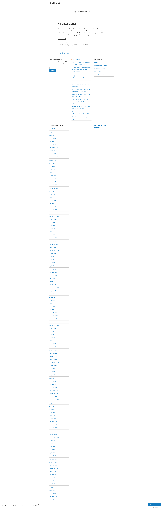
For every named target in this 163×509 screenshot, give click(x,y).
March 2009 (52, 418)
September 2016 (54, 157)
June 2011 (52, 334)
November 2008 (53, 431)
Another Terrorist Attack (100, 75)
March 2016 (52, 175)
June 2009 (52, 409)
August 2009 (53, 403)
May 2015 (52, 194)
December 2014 (53, 210)
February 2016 (53, 179)
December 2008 (53, 428)
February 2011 (53, 347)
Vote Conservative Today (100, 65)
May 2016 (52, 169)
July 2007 (52, 481)
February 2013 (53, 272)
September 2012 (54, 288)
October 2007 (53, 471)
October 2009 (53, 397)
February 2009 (53, 421)
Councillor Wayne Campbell (68, 45)
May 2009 (52, 412)
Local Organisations (88, 43)
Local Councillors (80, 43)
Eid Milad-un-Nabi (67, 24)
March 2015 (52, 200)
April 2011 (52, 341)
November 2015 (53, 188)
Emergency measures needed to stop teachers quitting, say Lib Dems (80, 77)
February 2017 (53, 141)
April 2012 (52, 303)
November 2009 (53, 393)
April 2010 (52, 378)
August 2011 (53, 328)
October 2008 (53, 434)
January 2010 (53, 387)
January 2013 (53, 275)
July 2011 (52, 331)
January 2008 (53, 462)
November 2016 (53, 151)
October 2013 (53, 247)
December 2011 (53, 316)
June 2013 (52, 260)
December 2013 (53, 241)
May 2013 (52, 263)
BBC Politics (76, 59)
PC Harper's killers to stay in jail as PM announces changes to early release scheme (81, 70)
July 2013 (52, 256)
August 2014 (53, 219)
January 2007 (53, 499)
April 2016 (52, 172)
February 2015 (53, 203)
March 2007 (52, 493)
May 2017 (52, 132)
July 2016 (52, 163)
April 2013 (52, 266)
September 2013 (54, 250)
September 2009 (54, 400)
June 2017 (52, 129)
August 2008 (53, 440)
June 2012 (52, 297)
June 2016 (52, 166)
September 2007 (54, 474)
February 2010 (53, 384)
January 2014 (53, 238)
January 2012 (53, 312)
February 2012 (53, 309)
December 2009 (53, 390)
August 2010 (53, 365)
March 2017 (52, 138)
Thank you (97, 62)
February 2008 (53, 459)
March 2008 (52, 456)
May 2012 (52, 300)
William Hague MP (79, 45)
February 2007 (53, 496)
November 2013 (53, 244)
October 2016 (53, 154)
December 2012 (53, 278)
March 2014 (52, 235)
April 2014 (52, 232)
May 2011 (52, 337)
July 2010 (52, 369)
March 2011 (52, 344)
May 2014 (52, 228)
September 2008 (54, 437)
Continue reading (62, 39)
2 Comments (89, 45)
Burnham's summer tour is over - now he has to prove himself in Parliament (80, 84)
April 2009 (52, 415)
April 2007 (52, 490)
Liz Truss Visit (97, 72)
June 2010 (52, 372)
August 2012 (53, 291)
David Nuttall (55, 3)
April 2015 (52, 197)
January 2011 (53, 350)
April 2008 (52, 453)
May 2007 (52, 487)
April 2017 (52, 135)
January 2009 (53, 425)
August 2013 (53, 253)
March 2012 (52, 306)
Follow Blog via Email (56, 59)
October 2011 (53, 322)
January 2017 (53, 144)
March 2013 (52, 269)
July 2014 (52, 222)
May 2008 (52, 450)
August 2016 (53, 160)
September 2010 (54, 362)
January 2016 (53, 182)
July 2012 (52, 294)
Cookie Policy (35, 505)
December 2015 (53, 185)
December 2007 (53, 465)
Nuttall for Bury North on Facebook (101, 126)
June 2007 (52, 484)
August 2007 (53, 478)
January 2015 (53, 207)
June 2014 (52, 225)
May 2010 (52, 375)
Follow (53, 70)
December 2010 (53, 353)
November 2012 (53, 281)
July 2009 (52, 406)
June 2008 (52, 446)
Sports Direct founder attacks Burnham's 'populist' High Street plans (80, 101)
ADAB (60, 45)
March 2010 (52, 381)
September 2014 (54, 216)
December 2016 (53, 147)
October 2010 (53, 359)
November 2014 (53, 213)
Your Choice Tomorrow (100, 69)
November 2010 (53, 356)
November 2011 (53, 319)
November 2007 (53, 468)
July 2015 (52, 191)
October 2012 (53, 284)
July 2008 (52, 443)
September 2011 (54, 325)
